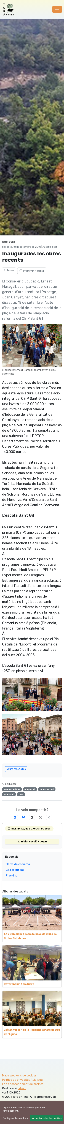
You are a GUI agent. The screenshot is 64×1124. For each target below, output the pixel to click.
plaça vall (29, 789)
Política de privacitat (16, 1079)
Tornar (10, 270)
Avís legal (37, 1079)
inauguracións (12, 789)
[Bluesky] (23, 817)
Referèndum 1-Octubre (19, 984)
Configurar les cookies (15, 1118)
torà (20, 794)
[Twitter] (40, 817)
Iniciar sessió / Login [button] (33, 841)
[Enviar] (49, 817)
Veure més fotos (16, 769)
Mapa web (8, 1075)
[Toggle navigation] (57, 9)
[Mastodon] (32, 817)
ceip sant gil (47, 789)
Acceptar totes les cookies (47, 1118)
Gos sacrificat (15, 870)
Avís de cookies (26, 1075)
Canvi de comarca (18, 864)
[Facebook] (15, 817)
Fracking (11, 875)
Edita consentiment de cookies (22, 1084)
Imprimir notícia (33, 271)
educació (9, 794)
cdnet (22, 1088)
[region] (32, 1112)
